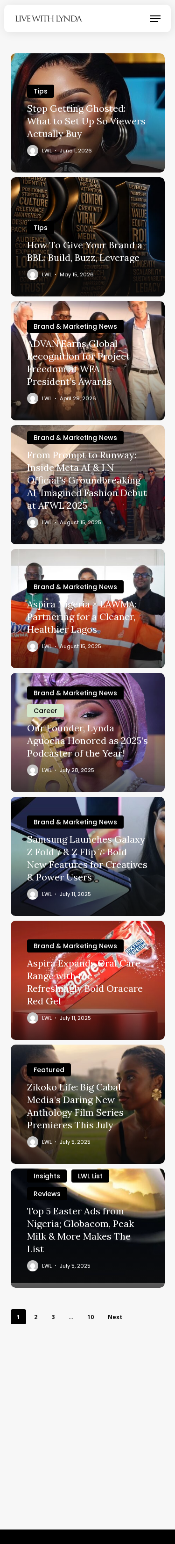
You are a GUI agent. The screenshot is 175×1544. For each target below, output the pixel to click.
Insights (47, 1176)
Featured (49, 1070)
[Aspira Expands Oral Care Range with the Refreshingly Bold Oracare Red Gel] (88, 980)
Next (115, 1317)
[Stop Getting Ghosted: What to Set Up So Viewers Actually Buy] (88, 113)
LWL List (90, 1176)
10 (90, 1317)
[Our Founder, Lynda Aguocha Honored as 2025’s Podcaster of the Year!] (88, 732)
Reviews (47, 1193)
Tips (41, 91)
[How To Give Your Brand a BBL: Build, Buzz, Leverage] (88, 236)
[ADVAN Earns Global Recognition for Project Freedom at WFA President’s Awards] (88, 360)
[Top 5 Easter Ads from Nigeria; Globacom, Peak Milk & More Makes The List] (88, 1228)
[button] (155, 18)
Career (45, 710)
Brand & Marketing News (75, 326)
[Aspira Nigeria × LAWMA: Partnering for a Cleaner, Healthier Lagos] (88, 608)
